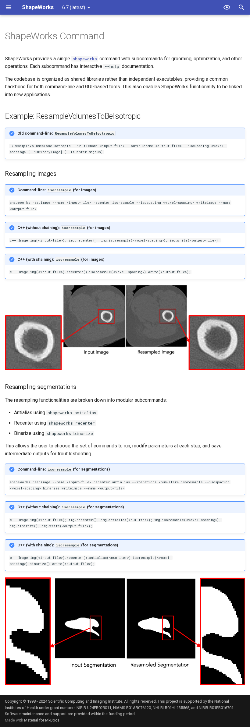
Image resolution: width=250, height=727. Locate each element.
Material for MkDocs (41, 720)
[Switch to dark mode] (227, 7)
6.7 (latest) (73, 7)
